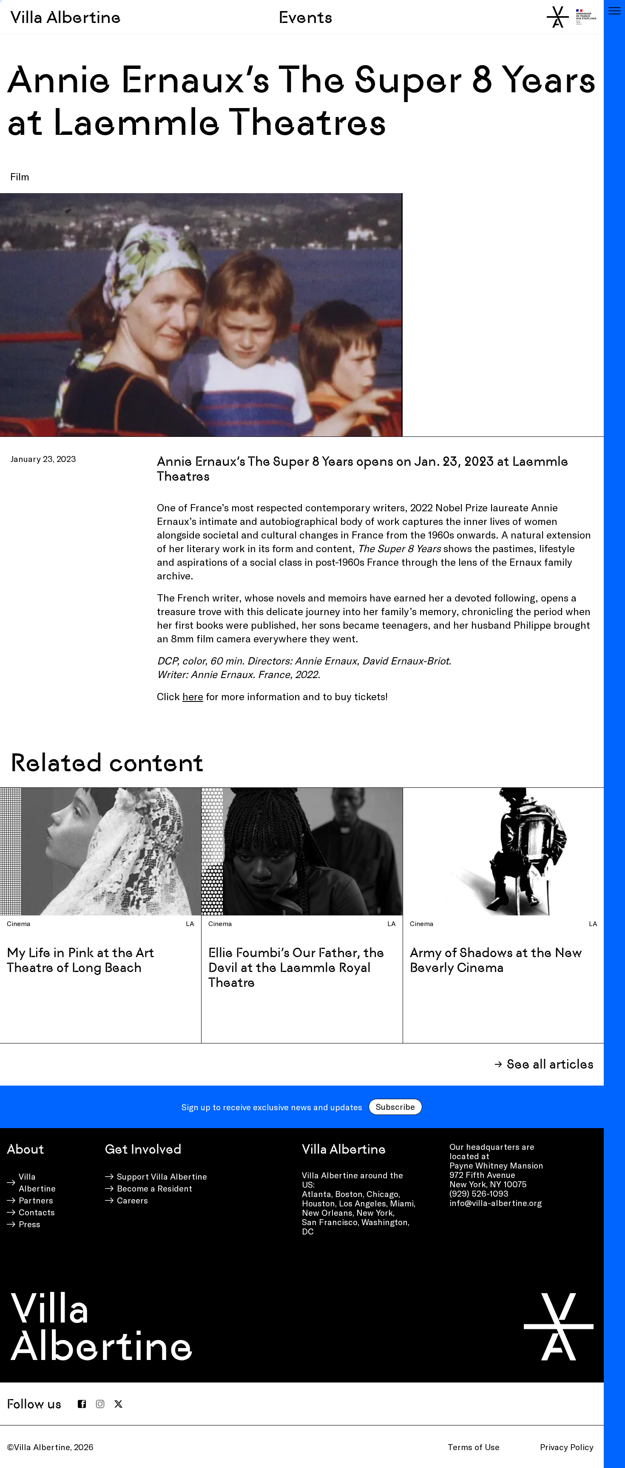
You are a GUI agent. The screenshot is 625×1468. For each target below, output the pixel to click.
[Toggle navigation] (614, 10)
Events (305, 17)
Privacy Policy (567, 1447)
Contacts (37, 1212)
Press (29, 1224)
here (192, 696)
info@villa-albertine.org (495, 1202)
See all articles (550, 1064)
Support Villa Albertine (162, 1176)
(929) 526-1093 (479, 1193)
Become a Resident (154, 1188)
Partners (36, 1200)
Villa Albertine (65, 17)
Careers (132, 1200)
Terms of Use (474, 1447)
